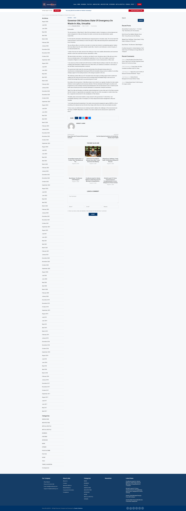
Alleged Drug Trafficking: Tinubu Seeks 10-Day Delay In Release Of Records (110, 160)
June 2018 (44, 362)
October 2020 (45, 265)
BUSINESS (83, 4)
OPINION (128, 4)
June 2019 (44, 320)
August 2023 (45, 146)
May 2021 (44, 240)
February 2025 (45, 84)
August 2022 (45, 188)
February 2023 (45, 167)
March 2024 (45, 122)
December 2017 (46, 383)
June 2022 (44, 195)
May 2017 (44, 407)
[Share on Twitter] (83, 118)
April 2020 (44, 286)
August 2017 (45, 397)
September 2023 (46, 143)
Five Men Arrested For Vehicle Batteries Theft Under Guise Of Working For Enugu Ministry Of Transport (133, 49)
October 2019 (45, 306)
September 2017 (46, 393)
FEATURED (44, 436)
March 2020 (45, 289)
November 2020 (46, 261)
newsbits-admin (76, 26)
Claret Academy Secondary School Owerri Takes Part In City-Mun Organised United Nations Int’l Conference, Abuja (133, 61)
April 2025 (44, 77)
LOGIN (139, 4)
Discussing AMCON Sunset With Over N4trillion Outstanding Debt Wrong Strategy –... (83, 10)
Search (124, 18)
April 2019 (44, 327)
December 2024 (46, 91)
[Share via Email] (89, 118)
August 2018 (45, 355)
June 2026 (44, 28)
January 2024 (45, 129)
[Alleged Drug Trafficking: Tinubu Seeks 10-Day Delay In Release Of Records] (110, 151)
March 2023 (45, 164)
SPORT (132, 4)
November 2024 (46, 94)
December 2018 (46, 341)
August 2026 (45, 21)
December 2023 (46, 133)
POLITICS (89, 4)
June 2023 (44, 153)
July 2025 (44, 66)
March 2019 (45, 331)
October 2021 (45, 223)
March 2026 (45, 39)
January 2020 (45, 296)
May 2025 (44, 73)
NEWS (78, 4)
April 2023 (44, 160)
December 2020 (46, 258)
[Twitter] (125, 10)
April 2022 (44, 202)
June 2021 (44, 237)
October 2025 (45, 56)
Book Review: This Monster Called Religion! (132, 44)
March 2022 (45, 206)
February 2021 (45, 251)
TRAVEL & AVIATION (47, 464)
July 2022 (44, 192)
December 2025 (46, 49)
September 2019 (46, 310)
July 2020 (44, 275)
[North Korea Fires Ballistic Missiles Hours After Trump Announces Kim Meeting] (93, 151)
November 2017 (46, 386)
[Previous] (62, 10)
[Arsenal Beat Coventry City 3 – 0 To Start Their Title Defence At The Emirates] (76, 151)
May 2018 (44, 366)
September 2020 (46, 268)
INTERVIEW (112, 4)
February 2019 (45, 334)
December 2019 (46, 299)
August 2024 (45, 105)
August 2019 (45, 313)
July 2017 (44, 400)
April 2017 (44, 411)
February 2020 (45, 293)
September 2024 (46, 101)
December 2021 (46, 216)
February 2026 (45, 42)
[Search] (143, 4)
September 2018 (46, 352)
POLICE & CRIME (46, 450)
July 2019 (44, 317)
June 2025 (44, 70)
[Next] (64, 10)
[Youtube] (127, 10)
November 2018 (46, 345)
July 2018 (44, 359)
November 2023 (46, 136)
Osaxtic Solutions (78, 508)
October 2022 (45, 181)
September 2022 (46, 185)
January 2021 (45, 254)
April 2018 (44, 369)
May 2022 (44, 199)
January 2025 (45, 87)
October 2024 (45, 98)
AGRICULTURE (96, 4)
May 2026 (44, 32)
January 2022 (45, 213)
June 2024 (44, 112)
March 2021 (45, 247)
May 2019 (44, 324)
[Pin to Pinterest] (86, 118)
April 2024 (44, 119)
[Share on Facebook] (80, 118)
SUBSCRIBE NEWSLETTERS (136, 10)
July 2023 (44, 150)
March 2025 (45, 80)
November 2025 (46, 53)
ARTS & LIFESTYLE (120, 4)
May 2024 (44, 115)
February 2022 (45, 209)
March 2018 (45, 373)
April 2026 (44, 35)
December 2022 (46, 174)
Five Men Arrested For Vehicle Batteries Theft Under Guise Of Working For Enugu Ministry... (93, 180)
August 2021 (45, 230)
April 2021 (44, 244)
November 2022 (46, 178)
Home (75, 4)
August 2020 (45, 272)
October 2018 (45, 348)
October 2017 (45, 390)
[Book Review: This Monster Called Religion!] (76, 171)
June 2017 (44, 404)
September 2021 (46, 226)
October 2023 (45, 140)
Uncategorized (45, 468)
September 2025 (46, 60)
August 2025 (45, 63)
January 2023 (45, 171)
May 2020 (44, 282)
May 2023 (44, 157)
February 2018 (45, 376)
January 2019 (45, 338)
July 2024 (44, 108)
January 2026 (45, 46)
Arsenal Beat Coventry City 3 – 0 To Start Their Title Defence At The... (75, 160)
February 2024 (45, 126)
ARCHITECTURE (104, 4)
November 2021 (46, 220)
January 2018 (45, 379)
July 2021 (44, 233)
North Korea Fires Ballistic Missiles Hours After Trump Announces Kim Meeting (93, 160)
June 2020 (44, 279)
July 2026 (44, 25)
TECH (43, 461)
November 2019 (46, 303)
